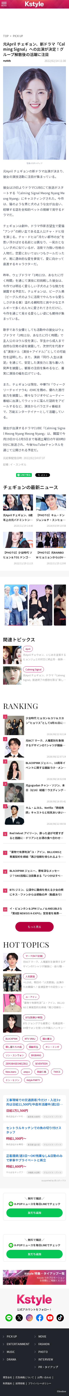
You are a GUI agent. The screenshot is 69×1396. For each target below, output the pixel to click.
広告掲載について (25, 1377)
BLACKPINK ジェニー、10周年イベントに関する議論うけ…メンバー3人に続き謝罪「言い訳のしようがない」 (46, 765)
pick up (12, 1336)
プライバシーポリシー (39, 1383)
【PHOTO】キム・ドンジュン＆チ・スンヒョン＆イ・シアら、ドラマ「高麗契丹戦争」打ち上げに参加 (51, 517)
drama (11, 1359)
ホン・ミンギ (52, 1046)
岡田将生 (33, 1046)
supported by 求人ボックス (53, 1180)
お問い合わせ (44, 1377)
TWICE (56, 1071)
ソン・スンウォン (15, 1055)
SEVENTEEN (41, 1063)
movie (42, 1336)
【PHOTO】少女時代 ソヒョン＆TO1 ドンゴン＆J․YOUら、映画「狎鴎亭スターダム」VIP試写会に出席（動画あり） (18, 555)
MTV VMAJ (30, 1038)
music (11, 1352)
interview (45, 1359)
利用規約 (7, 1383)
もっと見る (34, 927)
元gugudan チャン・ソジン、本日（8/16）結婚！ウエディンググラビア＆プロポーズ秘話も (46, 787)
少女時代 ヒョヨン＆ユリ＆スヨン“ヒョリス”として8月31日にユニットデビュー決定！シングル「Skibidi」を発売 (46, 720)
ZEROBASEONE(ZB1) (17, 1063)
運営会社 (7, 1377)
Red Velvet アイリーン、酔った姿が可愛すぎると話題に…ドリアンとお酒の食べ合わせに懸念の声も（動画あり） (37, 835)
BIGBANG (36, 1055)
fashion (43, 1344)
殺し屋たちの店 (14, 1046)
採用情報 (20, 1383)
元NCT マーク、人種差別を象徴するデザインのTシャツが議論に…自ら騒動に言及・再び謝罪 (45, 743)
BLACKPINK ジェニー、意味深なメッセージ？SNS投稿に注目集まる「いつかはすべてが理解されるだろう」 (36, 873)
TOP (6, 36)
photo (43, 1352)
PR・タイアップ (48, 1367)
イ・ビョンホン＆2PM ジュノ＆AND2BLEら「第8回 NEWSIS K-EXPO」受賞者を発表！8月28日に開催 (36, 911)
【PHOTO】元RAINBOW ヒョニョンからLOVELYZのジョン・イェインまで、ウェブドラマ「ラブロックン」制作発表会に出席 (51, 555)
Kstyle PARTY (33, 1080)
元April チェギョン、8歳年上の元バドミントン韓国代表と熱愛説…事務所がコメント (18, 517)
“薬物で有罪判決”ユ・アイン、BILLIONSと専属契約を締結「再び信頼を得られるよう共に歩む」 (36, 854)
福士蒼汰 (47, 1038)
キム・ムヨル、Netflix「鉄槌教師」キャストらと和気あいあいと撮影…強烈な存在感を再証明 (46, 810)
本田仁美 (41, 1071)
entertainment (18, 1344)
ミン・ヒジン (12, 1080)
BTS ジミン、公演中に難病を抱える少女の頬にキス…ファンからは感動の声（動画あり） (36, 892)
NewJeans (11, 1071)
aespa (26, 1071)
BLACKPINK (11, 1038)
